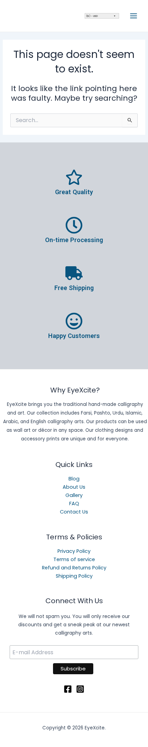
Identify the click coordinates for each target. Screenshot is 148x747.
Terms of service (74, 559)
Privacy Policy (74, 551)
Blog (74, 478)
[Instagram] (80, 689)
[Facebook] (68, 689)
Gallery (74, 495)
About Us (74, 487)
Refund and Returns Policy (74, 567)
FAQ (74, 503)
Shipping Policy (74, 575)
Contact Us (74, 511)
